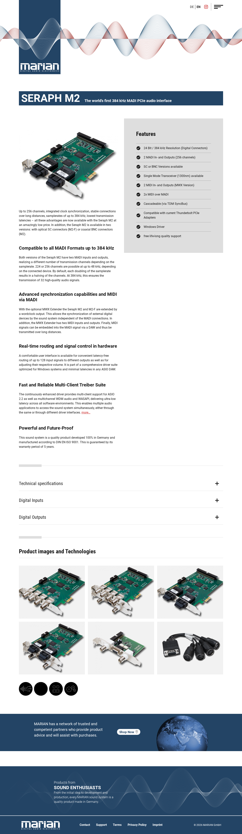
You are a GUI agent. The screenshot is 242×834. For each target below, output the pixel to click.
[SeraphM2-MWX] (121, 592)
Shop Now (126, 732)
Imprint (157, 825)
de (192, 7)
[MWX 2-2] (121, 648)
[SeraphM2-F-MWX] (52, 648)
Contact (85, 825)
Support (101, 825)
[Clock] (41, 689)
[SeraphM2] (52, 592)
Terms (117, 825)
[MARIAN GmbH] (39, 67)
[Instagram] (206, 7)
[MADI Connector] (56, 689)
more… (85, 412)
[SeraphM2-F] (190, 592)
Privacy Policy (137, 825)
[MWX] (26, 689)
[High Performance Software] (71, 689)
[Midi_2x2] (190, 648)
